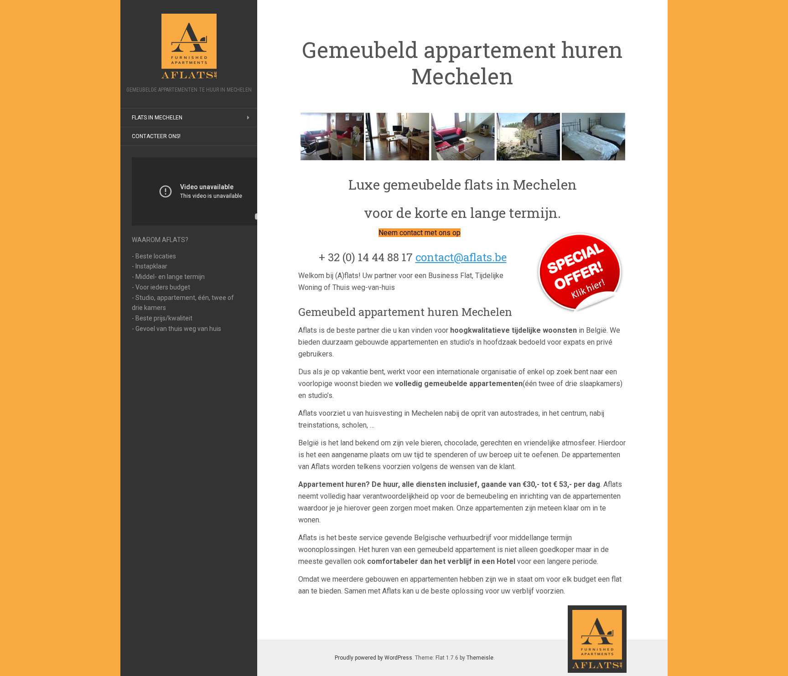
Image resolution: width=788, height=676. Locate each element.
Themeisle (480, 658)
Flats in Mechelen (157, 117)
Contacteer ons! (156, 136)
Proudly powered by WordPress (373, 658)
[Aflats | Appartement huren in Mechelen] (188, 46)
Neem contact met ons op (419, 232)
